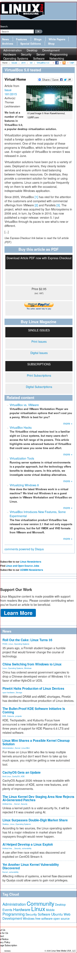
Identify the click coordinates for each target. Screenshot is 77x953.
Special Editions (30, 43)
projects (18, 716)
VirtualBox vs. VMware (24, 405)
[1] (36, 197)
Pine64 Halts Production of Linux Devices (33, 688)
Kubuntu (10, 716)
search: (4, 26)
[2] (36, 205)
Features (21, 39)
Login (72, 62)
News (5, 39)
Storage (19, 692)
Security (24, 804)
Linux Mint (26, 748)
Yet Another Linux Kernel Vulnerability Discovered (30, 866)
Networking (56, 58)
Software (39, 58)
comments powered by (24, 549)
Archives (7, 43)
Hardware (21, 909)
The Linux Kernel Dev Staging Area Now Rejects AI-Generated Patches (38, 798)
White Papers (57, 39)
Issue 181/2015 (11, 92)
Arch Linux (6, 776)
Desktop (5, 824)
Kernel (17, 748)
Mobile (50, 910)
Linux (11, 644)
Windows (27, 668)
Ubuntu (57, 914)
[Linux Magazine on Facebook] (57, 62)
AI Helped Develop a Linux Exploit (27, 844)
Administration (8, 748)
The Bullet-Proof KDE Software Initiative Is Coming (33, 710)
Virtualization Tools (22, 458)
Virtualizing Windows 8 (24, 485)
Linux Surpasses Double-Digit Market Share (35, 820)
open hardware (8, 692)
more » (67, 423)
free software (44, 918)
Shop (51, 43)
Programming (13, 914)
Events (7, 909)
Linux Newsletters (30, 561)
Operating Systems (15, 58)
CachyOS (16, 776)
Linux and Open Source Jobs (22, 566)
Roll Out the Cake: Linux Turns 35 (27, 640)
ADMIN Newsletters (31, 570)
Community (40, 903)
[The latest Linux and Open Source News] (64, 62)
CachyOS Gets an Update (21, 772)
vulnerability (26, 848)
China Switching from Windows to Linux (32, 664)
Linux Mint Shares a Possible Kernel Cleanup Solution (36, 742)
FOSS (4, 644)
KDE (4, 716)
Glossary (7, 951)
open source (61, 918)
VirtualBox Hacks (21, 427)
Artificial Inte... (7, 804)
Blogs (37, 39)
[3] (58, 205)
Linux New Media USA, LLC (63, 950)
